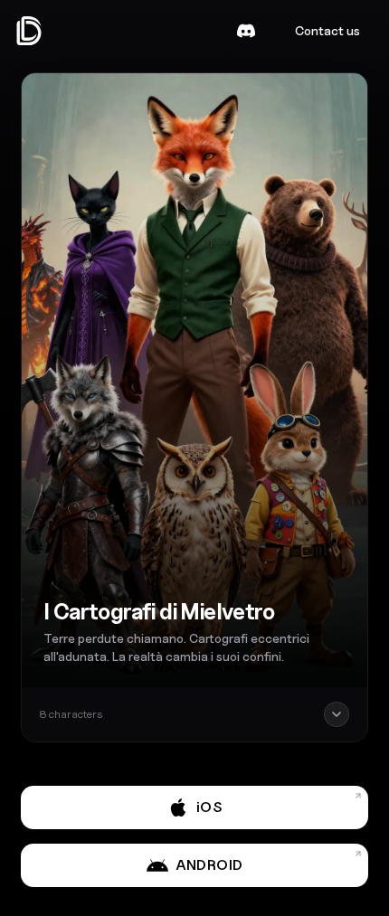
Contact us (327, 30)
